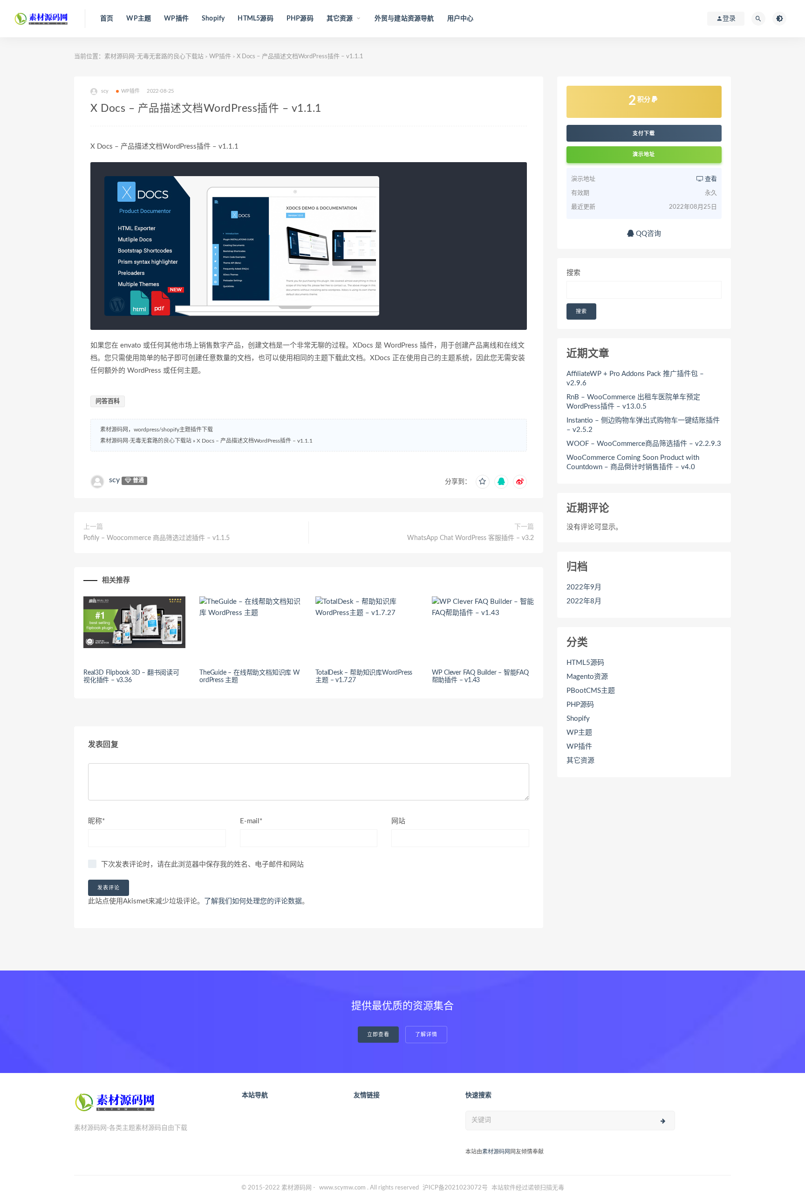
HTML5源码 (255, 18)
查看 (710, 179)
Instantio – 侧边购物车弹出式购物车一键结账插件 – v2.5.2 (643, 425)
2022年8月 (583, 601)
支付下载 (644, 133)
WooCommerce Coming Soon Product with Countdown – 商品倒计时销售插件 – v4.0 (632, 462)
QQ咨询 (647, 233)
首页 (106, 18)
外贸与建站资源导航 (404, 18)
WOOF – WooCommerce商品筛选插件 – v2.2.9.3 (643, 443)
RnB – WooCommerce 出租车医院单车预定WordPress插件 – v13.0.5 (633, 402)
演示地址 (644, 154)
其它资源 (580, 760)
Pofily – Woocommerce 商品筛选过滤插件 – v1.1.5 (156, 538)
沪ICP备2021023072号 (455, 1188)
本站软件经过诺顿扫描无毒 (527, 1188)
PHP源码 (300, 18)
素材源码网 (496, 1152)
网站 (398, 821)
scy (114, 480)
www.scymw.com (342, 1188)
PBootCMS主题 (590, 690)
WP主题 (138, 18)
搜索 (573, 272)
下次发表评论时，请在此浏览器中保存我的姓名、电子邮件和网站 (202, 864)
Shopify (213, 18)
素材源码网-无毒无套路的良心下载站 (154, 57)
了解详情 (426, 1034)
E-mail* (251, 821)
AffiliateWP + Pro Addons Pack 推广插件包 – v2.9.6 (635, 378)
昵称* (96, 821)
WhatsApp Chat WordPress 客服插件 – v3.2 (470, 538)
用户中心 (460, 18)
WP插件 (176, 18)
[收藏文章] (483, 482)
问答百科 (108, 401)
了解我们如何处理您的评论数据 (253, 901)
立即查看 (378, 1034)
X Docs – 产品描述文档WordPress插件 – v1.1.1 (255, 441)
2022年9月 (583, 587)
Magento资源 (587, 676)
